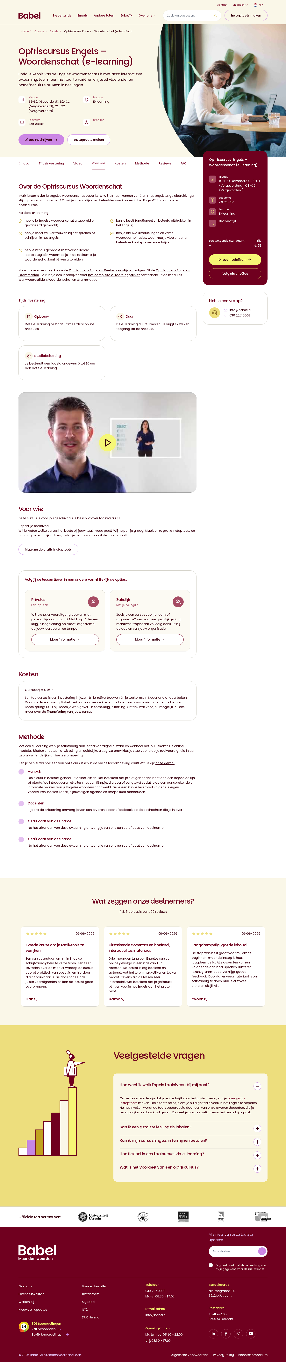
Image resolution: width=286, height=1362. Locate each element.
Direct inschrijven (231, 259)
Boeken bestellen (95, 1286)
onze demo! (165, 763)
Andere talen (104, 15)
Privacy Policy (223, 1355)
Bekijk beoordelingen (47, 1334)
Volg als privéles (235, 273)
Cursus (39, 31)
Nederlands (62, 15)
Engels (82, 15)
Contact (222, 4)
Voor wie (98, 163)
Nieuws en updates (32, 1309)
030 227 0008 (239, 315)
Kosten (120, 163)
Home (25, 31)
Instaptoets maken (246, 15)
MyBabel (88, 1302)
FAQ (184, 163)
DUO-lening (90, 1317)
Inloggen (238, 4)
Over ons (145, 15)
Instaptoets (90, 1294)
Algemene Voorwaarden (189, 1355)
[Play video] (107, 442)
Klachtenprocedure (253, 1355)
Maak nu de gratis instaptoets (48, 549)
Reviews (165, 163)
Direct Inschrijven (38, 139)
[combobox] (192, 15)
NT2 (85, 1309)
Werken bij (26, 1302)
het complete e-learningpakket (114, 275)
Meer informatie (62, 639)
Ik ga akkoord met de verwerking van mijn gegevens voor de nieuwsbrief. (241, 1267)
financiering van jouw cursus (69, 711)
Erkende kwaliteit (31, 1294)
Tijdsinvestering (51, 163)
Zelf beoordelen (43, 1329)
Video (77, 163)
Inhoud (23, 163)
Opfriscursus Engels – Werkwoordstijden (101, 270)
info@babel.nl (240, 310)
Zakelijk (126, 15)
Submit (262, 1251)
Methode (142, 163)
